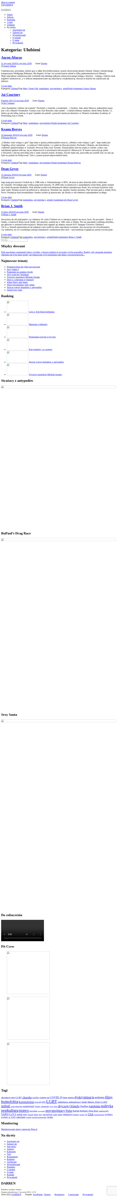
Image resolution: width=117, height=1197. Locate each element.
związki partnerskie (39, 1117)
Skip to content (8, 2)
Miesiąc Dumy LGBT (97, 1102)
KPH (44, 1102)
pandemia (94, 1106)
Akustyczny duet (14, 290)
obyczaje (63, 1106)
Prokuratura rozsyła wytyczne (42, 337)
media (84, 1102)
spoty (40, 1115)
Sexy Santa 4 (13, 269)
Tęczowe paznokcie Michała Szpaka (23, 277)
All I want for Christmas (18, 274)
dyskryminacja (84, 1097)
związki (28, 1117)
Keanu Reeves (11, 129)
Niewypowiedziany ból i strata (20, 285)
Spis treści (11, 1146)
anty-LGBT (16, 1097)
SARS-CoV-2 (8, 1114)
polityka (107, 1106)
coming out (44, 1097)
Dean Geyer (10, 169)
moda (13, 1107)
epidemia (99, 1097)
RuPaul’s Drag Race (89, 1111)
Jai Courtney (10, 94)
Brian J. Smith (12, 206)
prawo (24, 1110)
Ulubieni (11, 25)
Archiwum (12, 1162)
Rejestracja (59, 1194)
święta (50, 1117)
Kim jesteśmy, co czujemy (40, 349)
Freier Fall (33, 88)
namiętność (29, 1106)
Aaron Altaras (11, 57)
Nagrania (11, 20)
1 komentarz (65, 200)
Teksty (10, 14)
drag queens (68, 1097)
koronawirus (26, 1101)
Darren (44, 63)
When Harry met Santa (17, 282)
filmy (25, 88)
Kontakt (10, 1174)
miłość (5, 1106)
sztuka (55, 1115)
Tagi (9, 1154)
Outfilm (84, 1106)
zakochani (20, 1117)
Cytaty (10, 22)
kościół (38, 1102)
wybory (109, 1114)
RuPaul (76, 1111)
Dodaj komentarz (81, 88)
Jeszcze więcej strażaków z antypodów (24, 287)
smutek (30, 1115)
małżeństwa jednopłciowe (69, 1102)
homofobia (9, 1101)
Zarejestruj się (19, 30)
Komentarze (12, 1157)
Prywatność (18, 43)
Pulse (69, 1110)
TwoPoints (38, 1194)
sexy (25, 1114)
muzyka (18, 1106)
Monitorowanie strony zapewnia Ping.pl (19, 1129)
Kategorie (11, 1151)
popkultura (44, 88)
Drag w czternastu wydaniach (20, 279)
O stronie (17, 37)
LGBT (51, 1101)
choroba (27, 1097)
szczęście (47, 1114)
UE (86, 1115)
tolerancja (67, 1114)
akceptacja (6, 1097)
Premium (11, 1167)
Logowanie (73, 1194)
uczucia (81, 1115)
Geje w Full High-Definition (42, 312)
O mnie (16, 40)
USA (90, 1114)
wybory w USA (8, 1117)
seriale (50, 200)
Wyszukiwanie (19, 35)
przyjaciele (41, 1111)
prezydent (33, 1111)
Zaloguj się (18, 32)
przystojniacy (56, 88)
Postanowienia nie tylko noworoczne (23, 267)
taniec (60, 1115)
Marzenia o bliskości (38, 324)
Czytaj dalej (6, 86)
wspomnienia (99, 1115)
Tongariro (75, 1115)
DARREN (6, 10)
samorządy (104, 1111)
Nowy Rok (53, 1107)
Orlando (74, 1106)
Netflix (38, 1107)
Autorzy (10, 1149)
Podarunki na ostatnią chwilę (20, 272)
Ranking (11, 1159)
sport (65, 88)
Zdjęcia (10, 17)
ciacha (35, 1097)
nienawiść (45, 1106)
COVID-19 (56, 1097)
